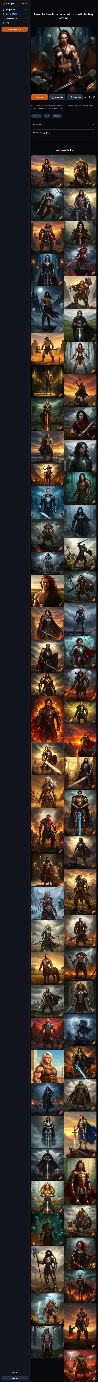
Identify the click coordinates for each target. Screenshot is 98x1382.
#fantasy (36, 116)
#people (57, 116)
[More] (85, 97)
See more (58, 108)
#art (47, 116)
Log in (14, 1372)
